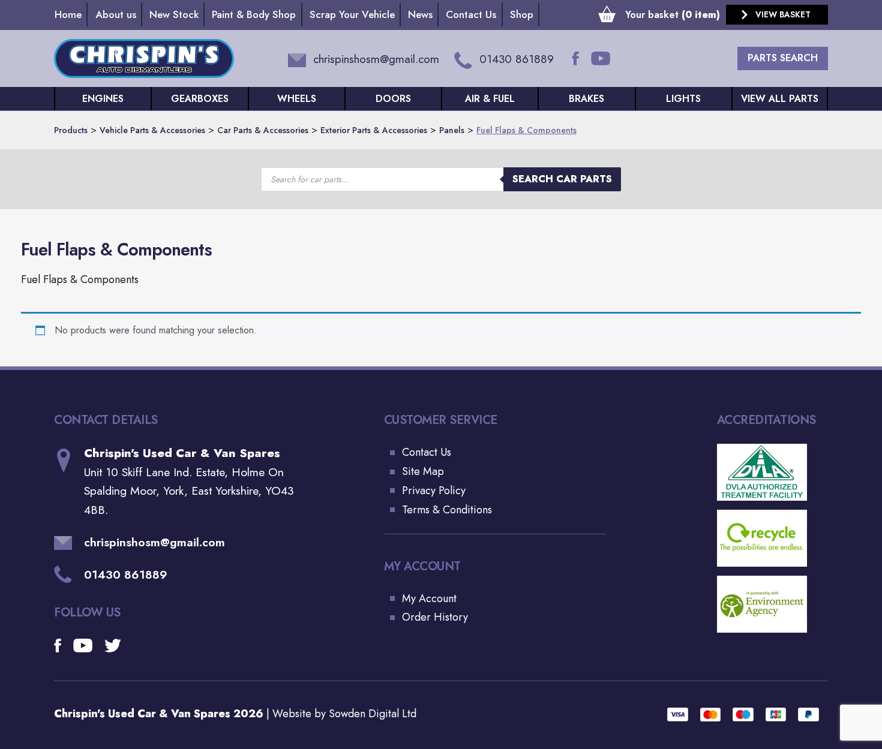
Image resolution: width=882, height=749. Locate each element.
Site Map (423, 471)
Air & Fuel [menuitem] (490, 99)
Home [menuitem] (68, 14)
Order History (435, 617)
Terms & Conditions (447, 510)
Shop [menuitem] (521, 14)
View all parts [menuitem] (779, 99)
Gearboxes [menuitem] (200, 99)
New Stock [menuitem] (174, 14)
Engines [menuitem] (103, 99)
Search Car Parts (562, 179)
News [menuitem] (420, 14)
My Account (429, 598)
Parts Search (783, 58)
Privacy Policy (434, 490)
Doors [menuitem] (393, 99)
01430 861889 (125, 574)
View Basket (783, 14)
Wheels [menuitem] (296, 99)
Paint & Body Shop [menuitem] (254, 14)
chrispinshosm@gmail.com (154, 542)
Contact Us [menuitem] (471, 14)
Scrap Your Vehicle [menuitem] (352, 14)
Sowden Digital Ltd (372, 713)
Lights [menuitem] (683, 99)
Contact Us (426, 452)
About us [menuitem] (115, 14)
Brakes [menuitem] (586, 99)
